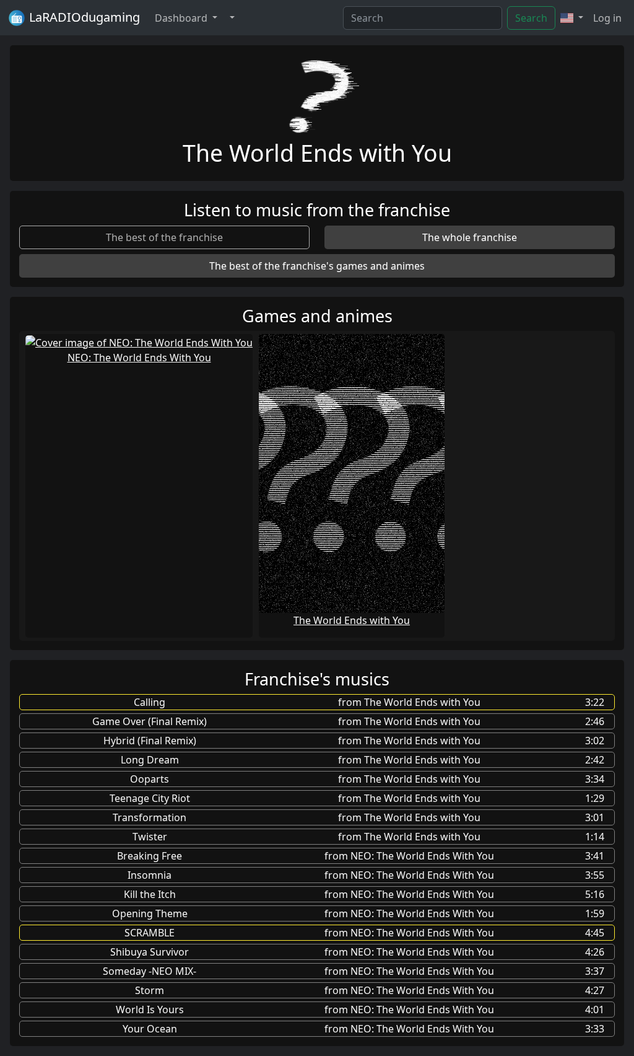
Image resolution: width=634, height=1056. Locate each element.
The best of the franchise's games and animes (317, 266)
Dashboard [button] (182, 18)
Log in (607, 18)
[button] (231, 18)
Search (531, 18)
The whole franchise (469, 237)
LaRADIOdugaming (83, 17)
